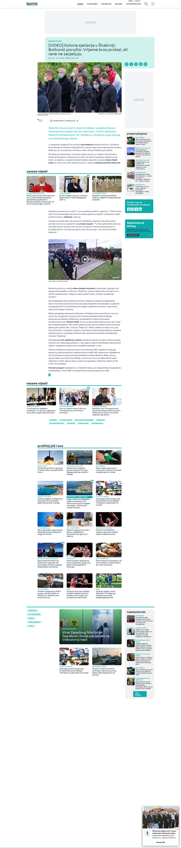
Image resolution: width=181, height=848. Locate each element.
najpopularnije (136, 612)
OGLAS (90, 22)
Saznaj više (160, 842)
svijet (31, 626)
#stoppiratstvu (133, 4)
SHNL (120, 4)
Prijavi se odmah (133, 235)
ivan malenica (97, 423)
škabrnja (101, 420)
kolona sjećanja (57, 423)
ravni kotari (83, 423)
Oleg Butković (66, 420)
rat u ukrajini (34, 614)
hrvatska (32, 610)
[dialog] (161, 826)
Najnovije (106, 4)
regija (31, 618)
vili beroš (71, 423)
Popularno (92, 4)
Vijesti (80, 4)
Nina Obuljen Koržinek (84, 420)
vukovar (53, 420)
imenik (130, 1)
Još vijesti (138, 694)
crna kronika (34, 622)
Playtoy (137, 1)
